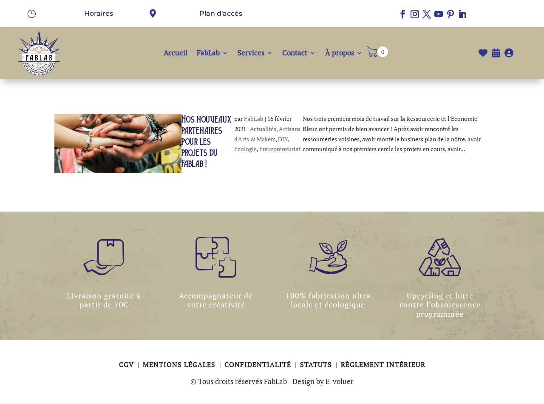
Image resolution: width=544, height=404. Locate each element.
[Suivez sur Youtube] (438, 14)
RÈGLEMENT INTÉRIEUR (383, 364)
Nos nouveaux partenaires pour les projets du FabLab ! (206, 141)
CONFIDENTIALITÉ (258, 364)
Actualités (263, 129)
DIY (283, 139)
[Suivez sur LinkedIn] (462, 14)
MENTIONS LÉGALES (180, 364)
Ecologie (245, 149)
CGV (127, 364)
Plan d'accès (220, 13)
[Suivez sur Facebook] (402, 14)
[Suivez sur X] (426, 14)
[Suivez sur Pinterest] (450, 14)
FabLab (254, 119)
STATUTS (317, 364)
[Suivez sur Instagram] (414, 14)
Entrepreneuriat (279, 149)
